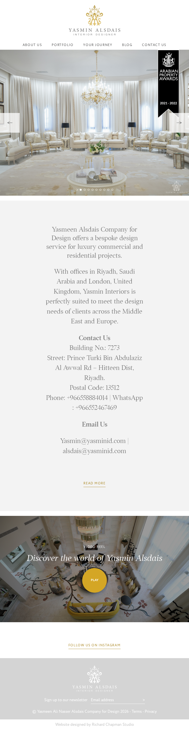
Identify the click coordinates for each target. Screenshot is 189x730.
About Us (32, 45)
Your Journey (97, 45)
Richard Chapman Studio (113, 725)
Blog (127, 45)
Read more (94, 483)
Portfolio (62, 45)
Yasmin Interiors (94, 20)
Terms (137, 711)
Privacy (151, 711)
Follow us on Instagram (94, 645)
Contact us (154, 45)
